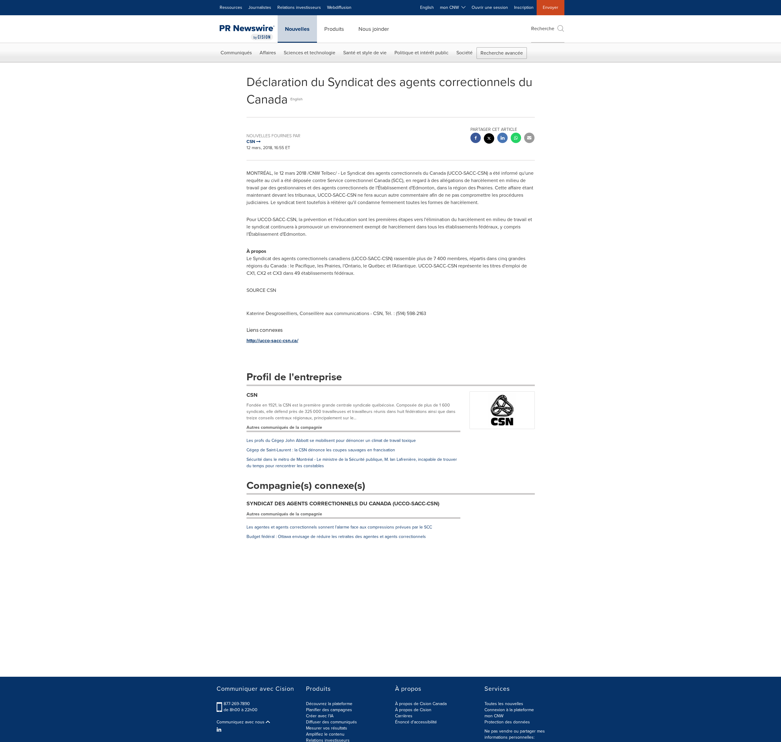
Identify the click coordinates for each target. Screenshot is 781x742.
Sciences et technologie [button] (309, 52)
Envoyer (550, 7)
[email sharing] (529, 139)
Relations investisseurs (299, 7)
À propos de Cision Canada (421, 704)
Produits (334, 29)
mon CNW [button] (450, 7)
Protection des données (507, 722)
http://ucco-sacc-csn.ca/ (272, 340)
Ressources (231, 7)
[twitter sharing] (489, 139)
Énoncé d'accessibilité (416, 722)
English (427, 7)
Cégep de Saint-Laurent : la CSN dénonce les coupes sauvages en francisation (321, 450)
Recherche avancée (501, 52)
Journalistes (259, 7)
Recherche (542, 28)
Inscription (524, 7)
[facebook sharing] (475, 139)
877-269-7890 (237, 704)
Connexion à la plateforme (509, 710)
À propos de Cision (413, 710)
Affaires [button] (268, 52)
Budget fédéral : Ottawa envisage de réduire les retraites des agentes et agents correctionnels (336, 536)
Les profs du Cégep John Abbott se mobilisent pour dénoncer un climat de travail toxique (331, 440)
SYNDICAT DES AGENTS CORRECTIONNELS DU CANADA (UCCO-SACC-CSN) (343, 503)
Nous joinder (373, 29)
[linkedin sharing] (502, 139)
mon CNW (493, 716)
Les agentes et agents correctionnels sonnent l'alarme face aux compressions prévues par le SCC (339, 527)
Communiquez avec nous (241, 722)
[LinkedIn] (220, 730)
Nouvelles (297, 29)
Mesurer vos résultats (326, 728)
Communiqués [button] (236, 52)
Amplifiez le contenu (325, 734)
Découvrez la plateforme (329, 704)
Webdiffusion (339, 7)
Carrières (403, 716)
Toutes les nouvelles (503, 704)
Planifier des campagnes (329, 710)
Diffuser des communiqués (331, 722)
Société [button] (464, 52)
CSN (252, 395)
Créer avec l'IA (319, 716)
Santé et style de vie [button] (365, 52)
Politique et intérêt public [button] (421, 52)
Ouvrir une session (490, 7)
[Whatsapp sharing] (516, 139)
